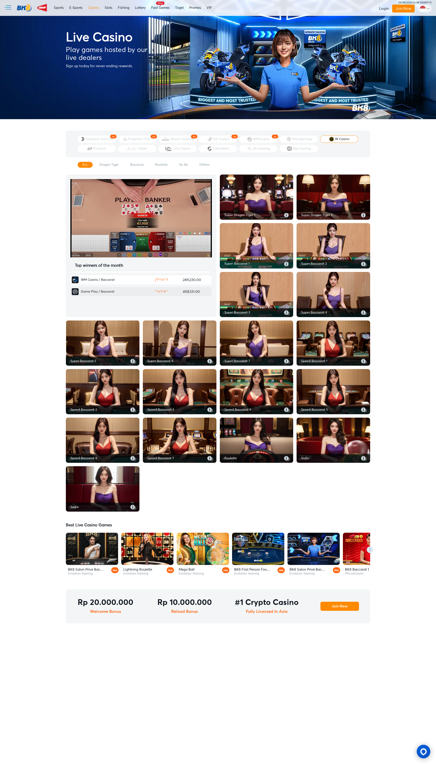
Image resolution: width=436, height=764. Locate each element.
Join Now (403, 8)
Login (384, 8)
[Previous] (66, 550)
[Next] (370, 550)
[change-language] (424, 8)
